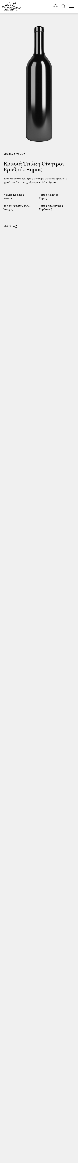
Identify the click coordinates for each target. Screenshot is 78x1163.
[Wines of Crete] (11, 6)
